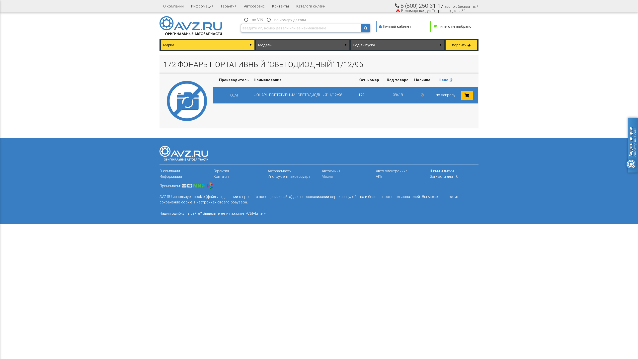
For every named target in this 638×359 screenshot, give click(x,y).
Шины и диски (442, 171)
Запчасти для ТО (444, 176)
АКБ (379, 176)
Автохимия (331, 171)
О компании (173, 6)
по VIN (257, 19)
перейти (460, 45)
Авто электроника (391, 171)
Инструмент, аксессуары (289, 176)
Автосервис (254, 6)
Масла (327, 176)
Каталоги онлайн (310, 6)
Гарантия (229, 6)
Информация (202, 6)
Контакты (280, 6)
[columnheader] (445, 80)
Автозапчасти (280, 171)
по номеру (290, 19)
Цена (444, 80)
